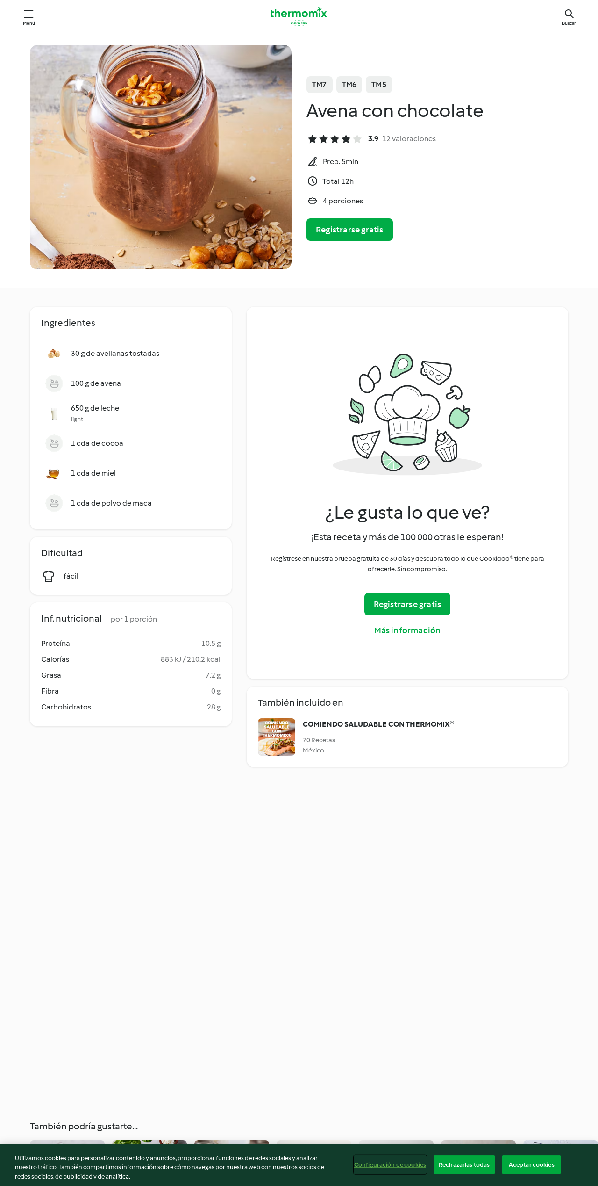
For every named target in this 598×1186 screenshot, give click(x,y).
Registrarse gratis (350, 229)
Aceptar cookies (532, 1164)
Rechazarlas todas (464, 1164)
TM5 (378, 84)
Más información (407, 630)
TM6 (349, 84)
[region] (299, 1165)
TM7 (319, 84)
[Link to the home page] (299, 16)
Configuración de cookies (390, 1164)
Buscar (569, 23)
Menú (29, 23)
